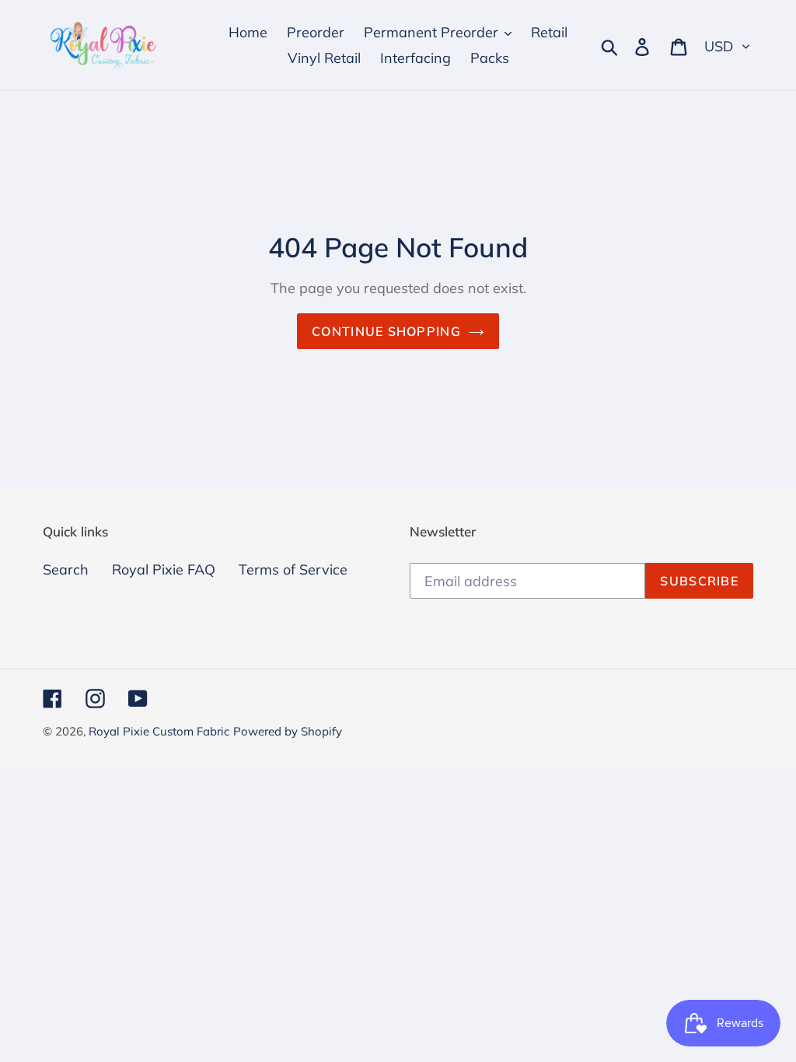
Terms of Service (293, 569)
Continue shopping (386, 331)
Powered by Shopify (287, 731)
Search (66, 569)
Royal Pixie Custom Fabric (159, 731)
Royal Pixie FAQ (163, 569)
